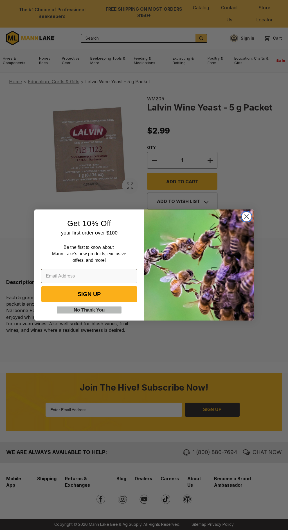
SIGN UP (89, 294)
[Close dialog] (246, 217)
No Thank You (89, 310)
